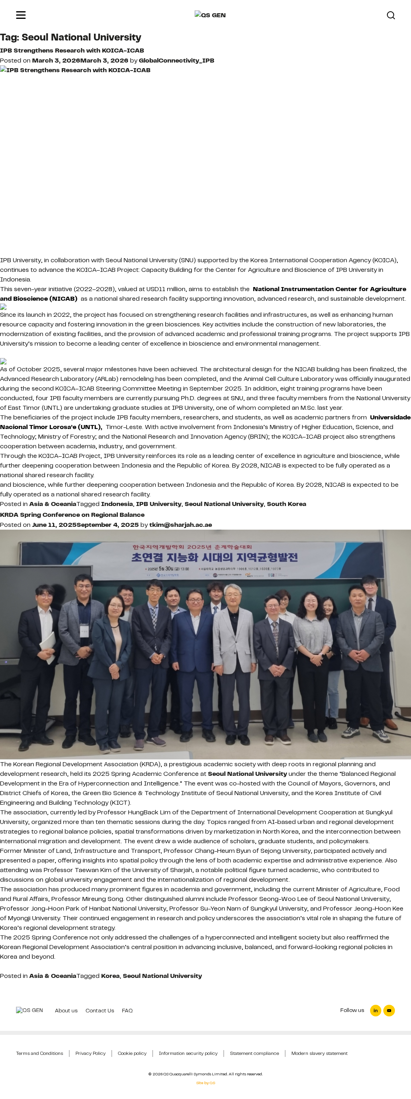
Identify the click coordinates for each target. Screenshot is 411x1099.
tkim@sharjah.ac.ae (180, 525)
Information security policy (188, 1053)
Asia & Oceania (52, 504)
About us (66, 1010)
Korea (110, 976)
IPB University (158, 504)
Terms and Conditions (39, 1053)
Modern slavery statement (319, 1053)
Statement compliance (254, 1053)
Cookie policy (132, 1053)
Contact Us (99, 1010)
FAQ (127, 1010)
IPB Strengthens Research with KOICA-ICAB (72, 51)
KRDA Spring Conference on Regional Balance (72, 515)
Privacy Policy (90, 1053)
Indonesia (117, 504)
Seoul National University (224, 504)
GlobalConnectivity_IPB (176, 61)
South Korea (286, 504)
